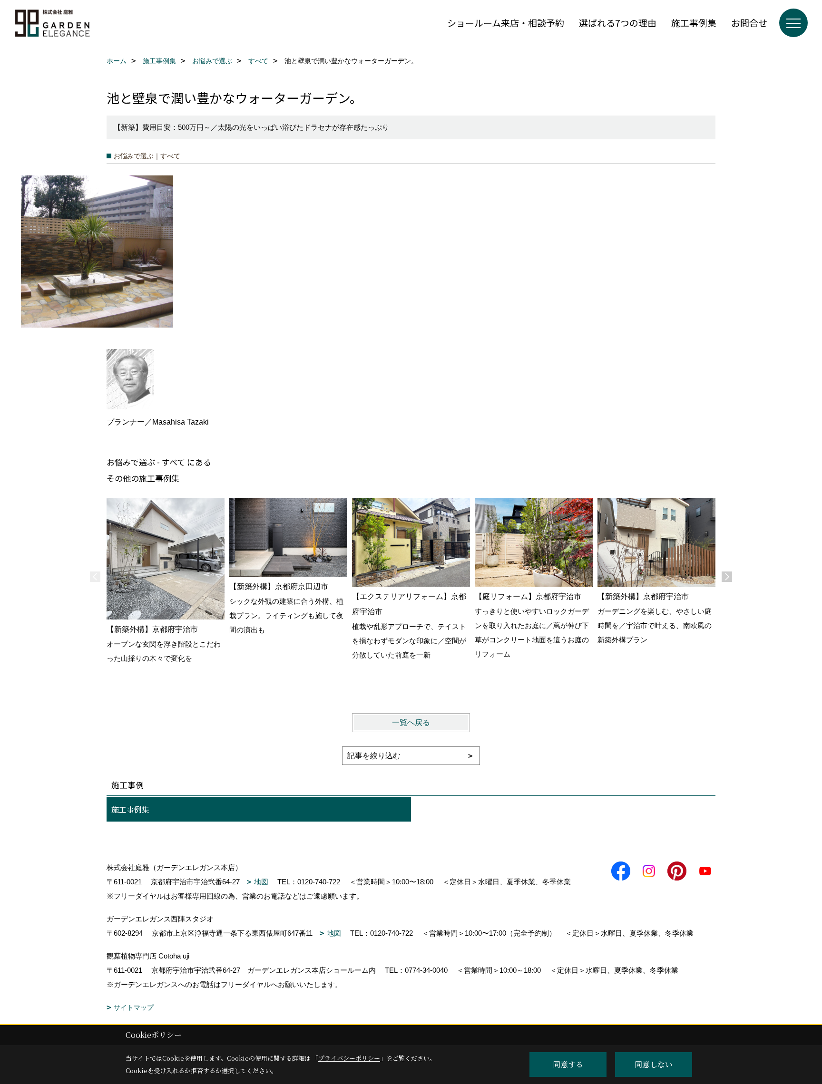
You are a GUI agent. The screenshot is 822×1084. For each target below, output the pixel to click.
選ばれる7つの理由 (617, 22)
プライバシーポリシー (349, 1058)
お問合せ (749, 22)
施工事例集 (693, 22)
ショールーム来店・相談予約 (505, 22)
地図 (261, 882)
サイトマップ (134, 1007)
